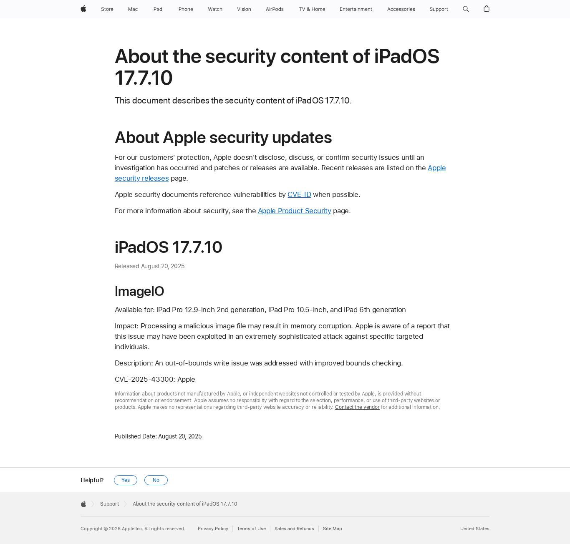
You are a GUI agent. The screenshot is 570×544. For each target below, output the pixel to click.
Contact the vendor (357, 407)
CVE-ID (299, 194)
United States (474, 528)
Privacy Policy (213, 528)
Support (109, 504)
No (156, 480)
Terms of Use (251, 528)
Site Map (332, 528)
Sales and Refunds (294, 528)
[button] (465, 9)
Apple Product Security (294, 211)
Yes (125, 480)
